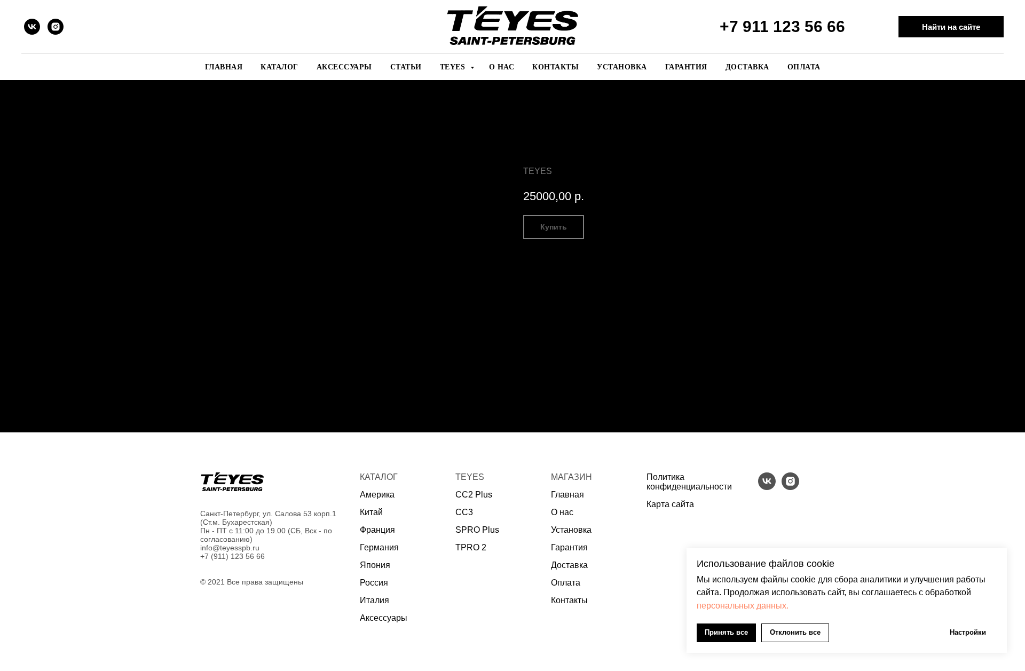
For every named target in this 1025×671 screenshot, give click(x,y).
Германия (379, 547)
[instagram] (56, 27)
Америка (377, 494)
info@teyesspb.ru (229, 547)
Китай (371, 512)
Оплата (804, 67)
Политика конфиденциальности (689, 481)
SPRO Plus (477, 529)
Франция (377, 529)
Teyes (454, 67)
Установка (622, 67)
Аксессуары (344, 67)
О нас (502, 67)
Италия (374, 600)
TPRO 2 (470, 547)
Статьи (406, 67)
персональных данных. (743, 605)
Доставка (747, 67)
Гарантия (686, 67)
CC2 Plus (473, 494)
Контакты (555, 67)
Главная (224, 67)
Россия (374, 582)
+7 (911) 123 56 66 (232, 556)
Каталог (279, 67)
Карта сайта (670, 504)
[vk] (32, 27)
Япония (375, 565)
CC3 (464, 512)
